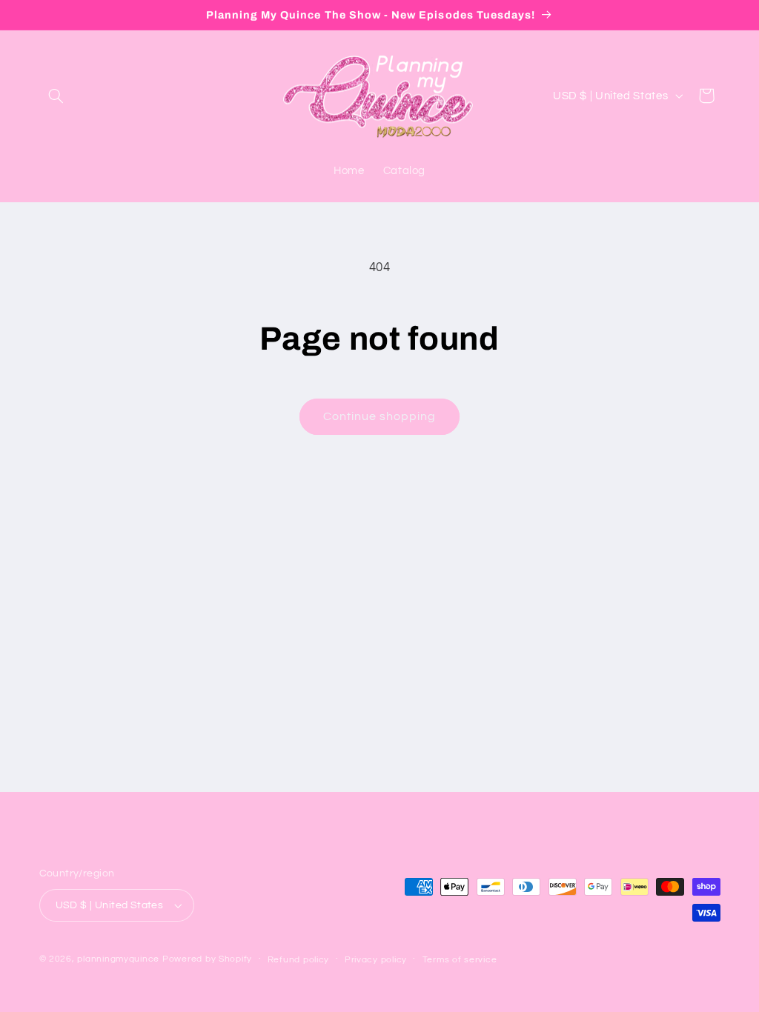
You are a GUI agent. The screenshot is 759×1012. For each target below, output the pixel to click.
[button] (56, 96)
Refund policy (299, 960)
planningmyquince (118, 959)
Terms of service (459, 960)
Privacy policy (376, 960)
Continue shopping (380, 416)
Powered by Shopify (207, 959)
